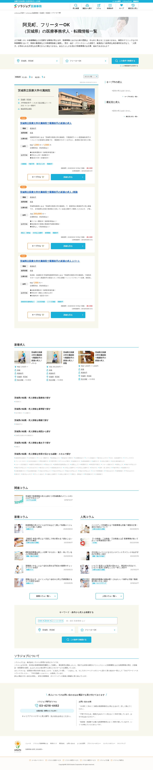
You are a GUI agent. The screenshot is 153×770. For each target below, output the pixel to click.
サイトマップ (121, 743)
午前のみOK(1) (110, 471)
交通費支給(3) (79, 458)
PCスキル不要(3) (65, 461)
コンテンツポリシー (109, 743)
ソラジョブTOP (19, 13)
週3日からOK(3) (103, 458)
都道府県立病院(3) (21, 458)
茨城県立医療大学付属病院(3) (24, 435)
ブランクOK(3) (129, 458)
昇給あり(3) (48, 464)
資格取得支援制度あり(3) (61, 464)
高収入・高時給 (25, 233)
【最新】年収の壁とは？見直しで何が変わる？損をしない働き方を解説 (49, 539)
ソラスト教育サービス (89, 760)
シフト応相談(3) (91, 458)
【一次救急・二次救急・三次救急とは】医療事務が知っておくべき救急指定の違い (115, 539)
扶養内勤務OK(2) (20, 471)
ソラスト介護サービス (54, 760)
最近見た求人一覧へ (132, 116)
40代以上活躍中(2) (70, 468)
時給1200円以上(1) (85, 471)
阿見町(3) (18, 401)
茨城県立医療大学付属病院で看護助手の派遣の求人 (46, 123)
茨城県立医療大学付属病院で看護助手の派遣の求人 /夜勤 (49, 192)
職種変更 (136, 1)
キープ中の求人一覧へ (131, 96)
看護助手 (33, 128)
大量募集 (23, 164)
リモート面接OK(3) (108, 464)
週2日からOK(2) (45, 468)
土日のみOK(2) (33, 468)
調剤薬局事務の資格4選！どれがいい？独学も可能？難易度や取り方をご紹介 (115, 580)
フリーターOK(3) (20, 461)
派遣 (31, 133)
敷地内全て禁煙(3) (67, 458)
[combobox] (90, 621)
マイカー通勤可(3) (43, 458)
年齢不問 (31, 164)
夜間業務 (47, 233)
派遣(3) (17, 446)
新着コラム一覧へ (43, 596)
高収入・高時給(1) (77, 474)
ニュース (28, 743)
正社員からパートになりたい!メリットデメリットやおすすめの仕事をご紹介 (115, 553)
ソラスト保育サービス (71, 760)
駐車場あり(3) (55, 458)
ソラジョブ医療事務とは (40, 743)
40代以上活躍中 (38, 233)
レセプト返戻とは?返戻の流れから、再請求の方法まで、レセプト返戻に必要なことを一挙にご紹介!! (114, 567)
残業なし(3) (75, 464)
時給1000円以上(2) (21, 468)
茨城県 (42, 13)
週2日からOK (41, 164)
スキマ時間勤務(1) (98, 471)
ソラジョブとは (127, 1)
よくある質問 (116, 1)
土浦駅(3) (27, 413)
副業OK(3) (96, 461)
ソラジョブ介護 (104, 760)
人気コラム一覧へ (109, 596)
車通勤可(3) (84, 464)
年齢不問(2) (116, 468)
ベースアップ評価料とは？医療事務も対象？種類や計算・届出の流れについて (115, 526)
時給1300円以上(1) (71, 471)
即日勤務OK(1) (89, 474)
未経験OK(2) (126, 468)
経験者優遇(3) (86, 461)
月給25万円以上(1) (45, 471)
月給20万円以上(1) (58, 471)
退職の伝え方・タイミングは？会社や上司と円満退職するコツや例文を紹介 (49, 580)
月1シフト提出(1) (39, 474)
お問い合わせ (71, 743)
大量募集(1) (99, 474)
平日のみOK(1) (129, 471)
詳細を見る (68, 177)
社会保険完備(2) (33, 471)
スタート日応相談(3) (21, 464)
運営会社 (62, 743)
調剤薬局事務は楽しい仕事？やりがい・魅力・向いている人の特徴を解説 (49, 553)
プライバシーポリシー (94, 743)
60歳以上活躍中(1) (51, 474)
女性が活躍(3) (105, 461)
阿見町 (48, 13)
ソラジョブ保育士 (118, 760)
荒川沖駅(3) (19, 413)
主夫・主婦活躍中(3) (116, 458)
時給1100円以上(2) (130, 464)
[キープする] (38, 177)
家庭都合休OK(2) (57, 468)
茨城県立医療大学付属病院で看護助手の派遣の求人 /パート (50, 261)
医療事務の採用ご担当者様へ (34, 749)
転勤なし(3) (119, 464)
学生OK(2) (94, 468)
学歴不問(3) (54, 461)
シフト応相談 (51, 301)
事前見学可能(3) (95, 464)
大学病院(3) (32, 458)
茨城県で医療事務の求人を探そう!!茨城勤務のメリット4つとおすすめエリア (49, 497)
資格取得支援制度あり (27, 301)
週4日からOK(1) (27, 474)
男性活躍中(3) (44, 461)
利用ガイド (53, 743)
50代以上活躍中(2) (83, 468)
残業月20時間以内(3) (36, 464)
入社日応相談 (41, 301)
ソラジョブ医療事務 (32, 13)
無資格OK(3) (76, 461)
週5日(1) (17, 474)
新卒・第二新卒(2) (105, 468)
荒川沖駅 (41, 103)
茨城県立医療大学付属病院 (34, 90)
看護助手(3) (19, 424)
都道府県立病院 (26, 109)
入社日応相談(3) (33, 461)
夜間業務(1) (119, 471)
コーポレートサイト (38, 760)
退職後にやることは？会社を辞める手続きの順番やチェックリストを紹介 (49, 567)
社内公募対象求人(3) (118, 461)
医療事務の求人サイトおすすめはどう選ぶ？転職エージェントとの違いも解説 (49, 526)
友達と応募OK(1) (65, 474)
